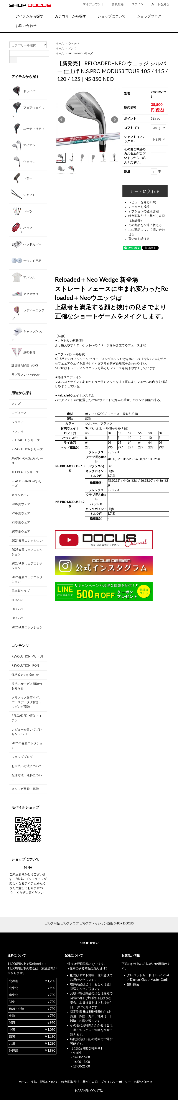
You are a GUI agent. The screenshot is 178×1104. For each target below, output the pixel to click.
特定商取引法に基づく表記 (79, 1082)
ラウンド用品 (31, 261)
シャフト (28, 194)
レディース (19, 413)
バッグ (27, 228)
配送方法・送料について (27, 777)
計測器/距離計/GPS (25, 365)
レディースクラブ (28, 314)
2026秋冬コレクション (27, 627)
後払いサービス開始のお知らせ (27, 686)
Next (114, 119)
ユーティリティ (33, 128)
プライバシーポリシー (116, 1082)
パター (27, 178)
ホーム (60, 43)
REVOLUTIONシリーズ (27, 449)
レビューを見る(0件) (142, 202)
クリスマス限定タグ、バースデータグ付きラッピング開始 (27, 702)
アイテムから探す (29, 16)
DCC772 (17, 618)
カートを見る (160, 4)
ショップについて (111, 16)
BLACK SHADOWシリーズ (27, 484)
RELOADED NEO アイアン (27, 718)
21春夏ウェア (21, 522)
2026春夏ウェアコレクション (27, 579)
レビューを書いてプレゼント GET (27, 732)
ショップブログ (149, 16)
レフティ (18, 431)
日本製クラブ (21, 591)
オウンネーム (21, 495)
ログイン (137, 4)
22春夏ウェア (21, 513)
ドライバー (30, 91)
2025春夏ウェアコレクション (27, 552)
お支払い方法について (27, 766)
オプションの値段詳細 (143, 211)
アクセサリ (30, 294)
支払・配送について (44, 1082)
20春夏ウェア (21, 531)
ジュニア (18, 422)
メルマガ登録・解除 (25, 789)
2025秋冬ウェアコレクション (27, 566)
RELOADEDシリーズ (80, 53)
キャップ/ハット (27, 335)
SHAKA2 (17, 600)
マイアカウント (93, 4)
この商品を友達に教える (145, 225)
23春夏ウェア (21, 504)
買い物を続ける (139, 238)
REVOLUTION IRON (25, 665)
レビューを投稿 (139, 206)
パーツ (27, 211)
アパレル (28, 277)
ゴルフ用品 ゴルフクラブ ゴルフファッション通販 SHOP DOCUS (89, 923)
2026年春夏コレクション (27, 745)
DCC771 (17, 609)
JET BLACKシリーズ (25, 472)
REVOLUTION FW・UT (27, 656)
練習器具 (28, 352)
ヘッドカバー (31, 244)
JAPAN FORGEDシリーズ (27, 461)
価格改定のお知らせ (25, 674)
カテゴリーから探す (70, 16)
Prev (61, 119)
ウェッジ (73, 43)
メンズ (72, 48)
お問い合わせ (26, 26)
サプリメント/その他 (26, 374)
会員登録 (118, 4)
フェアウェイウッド (28, 112)
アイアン (28, 145)
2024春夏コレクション (27, 540)
